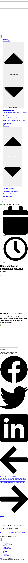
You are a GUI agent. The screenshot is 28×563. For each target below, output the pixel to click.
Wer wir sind (6, 115)
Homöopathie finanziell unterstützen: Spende (14, 120)
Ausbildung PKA (7, 193)
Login (1, 201)
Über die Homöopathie (8, 110)
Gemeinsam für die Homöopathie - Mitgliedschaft (15, 112)
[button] (14, 369)
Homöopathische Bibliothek (10, 118)
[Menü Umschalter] (1, 36)
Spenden (2, 558)
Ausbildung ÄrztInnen (8, 188)
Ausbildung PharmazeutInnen (10, 191)
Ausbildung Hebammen (9, 196)
